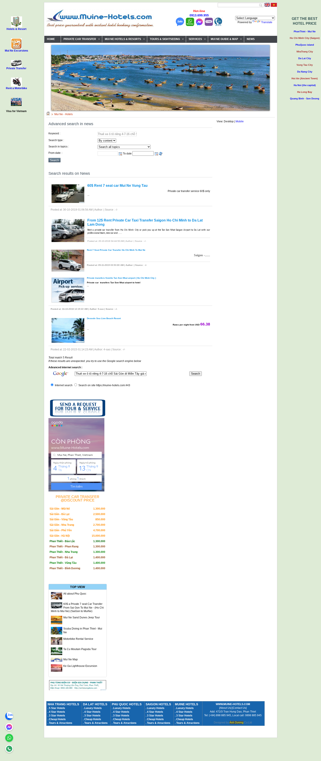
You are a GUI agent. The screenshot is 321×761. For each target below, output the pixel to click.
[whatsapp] (9, 738)
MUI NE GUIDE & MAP (223, 39)
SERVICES (194, 39)
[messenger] (9, 727)
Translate (266, 22)
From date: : (55, 152)
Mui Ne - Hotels (63, 114)
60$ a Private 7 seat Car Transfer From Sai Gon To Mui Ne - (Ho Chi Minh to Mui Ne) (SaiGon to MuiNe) (77, 607)
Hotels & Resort (16, 29)
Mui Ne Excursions (16, 50)
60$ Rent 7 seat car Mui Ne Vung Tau (117, 185)
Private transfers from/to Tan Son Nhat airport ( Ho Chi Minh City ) (121, 278)
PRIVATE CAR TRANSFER (78, 39)
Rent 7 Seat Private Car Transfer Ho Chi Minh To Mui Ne (116, 250)
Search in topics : (58, 146)
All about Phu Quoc (74, 593)
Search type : (56, 140)
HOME (51, 39)
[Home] (48, 114)
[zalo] (9, 716)
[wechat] (9, 749)
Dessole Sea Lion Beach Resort (104, 318)
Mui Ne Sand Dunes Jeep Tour (81, 617)
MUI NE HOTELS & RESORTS (121, 39)
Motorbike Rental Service (78, 638)
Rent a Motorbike (16, 88)
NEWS (251, 39)
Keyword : (54, 133)
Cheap (180, 719)
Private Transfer (16, 68)
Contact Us (239, 707)
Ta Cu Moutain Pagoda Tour (80, 649)
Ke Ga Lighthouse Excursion (80, 666)
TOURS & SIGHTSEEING (163, 39)
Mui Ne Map (70, 659)
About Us (225, 707)
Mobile (240, 121)
